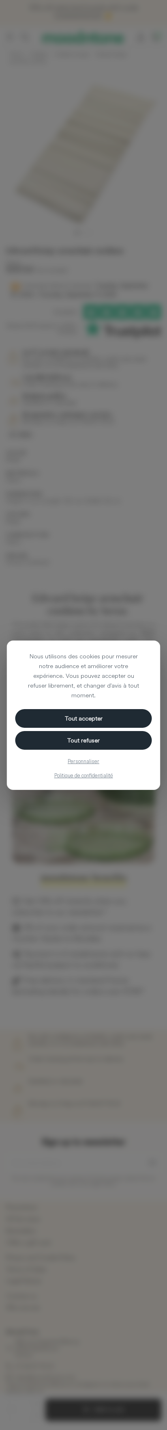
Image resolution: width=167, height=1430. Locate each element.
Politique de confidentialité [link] (83, 775)
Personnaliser (83, 761)
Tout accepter (84, 718)
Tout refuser (83, 740)
